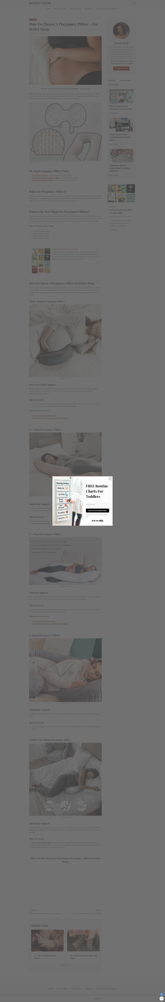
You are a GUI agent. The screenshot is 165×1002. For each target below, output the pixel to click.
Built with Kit (97, 520)
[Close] (110, 478)
